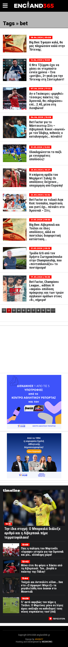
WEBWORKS (47, 642)
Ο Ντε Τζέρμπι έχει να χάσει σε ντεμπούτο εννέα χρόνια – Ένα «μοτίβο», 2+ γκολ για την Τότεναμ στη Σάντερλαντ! (46, 72)
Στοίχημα (34, 644)
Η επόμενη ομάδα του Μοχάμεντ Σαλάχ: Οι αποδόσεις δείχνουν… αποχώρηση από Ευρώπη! (46, 180)
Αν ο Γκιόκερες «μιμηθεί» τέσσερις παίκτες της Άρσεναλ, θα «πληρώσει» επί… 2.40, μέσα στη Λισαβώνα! (46, 101)
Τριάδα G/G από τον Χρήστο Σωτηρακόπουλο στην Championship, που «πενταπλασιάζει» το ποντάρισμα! (45, 260)
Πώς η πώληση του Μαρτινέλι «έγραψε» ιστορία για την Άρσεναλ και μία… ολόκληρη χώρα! (42, 551)
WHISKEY (39, 639)
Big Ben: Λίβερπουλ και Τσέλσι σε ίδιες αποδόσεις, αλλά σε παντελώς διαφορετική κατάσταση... (45, 232)
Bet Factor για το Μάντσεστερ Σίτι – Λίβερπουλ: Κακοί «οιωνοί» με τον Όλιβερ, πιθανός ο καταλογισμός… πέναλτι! (47, 129)
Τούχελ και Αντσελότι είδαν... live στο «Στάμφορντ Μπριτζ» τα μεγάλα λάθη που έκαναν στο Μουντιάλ (42, 586)
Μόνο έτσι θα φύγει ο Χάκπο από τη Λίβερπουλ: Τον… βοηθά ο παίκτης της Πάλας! (41, 568)
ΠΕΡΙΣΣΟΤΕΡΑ (59, 619)
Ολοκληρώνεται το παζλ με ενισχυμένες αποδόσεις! (45, 155)
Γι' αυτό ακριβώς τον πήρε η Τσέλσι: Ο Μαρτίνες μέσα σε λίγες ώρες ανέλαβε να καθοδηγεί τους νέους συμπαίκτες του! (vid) (42, 606)
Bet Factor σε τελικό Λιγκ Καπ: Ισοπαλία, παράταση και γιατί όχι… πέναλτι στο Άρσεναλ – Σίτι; (47, 205)
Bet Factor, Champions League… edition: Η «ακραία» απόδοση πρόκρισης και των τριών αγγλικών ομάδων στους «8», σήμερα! (46, 291)
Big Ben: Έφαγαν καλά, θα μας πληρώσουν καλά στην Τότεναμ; (47, 46)
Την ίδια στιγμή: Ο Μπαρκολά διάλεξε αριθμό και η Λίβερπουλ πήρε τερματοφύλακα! (32, 533)
